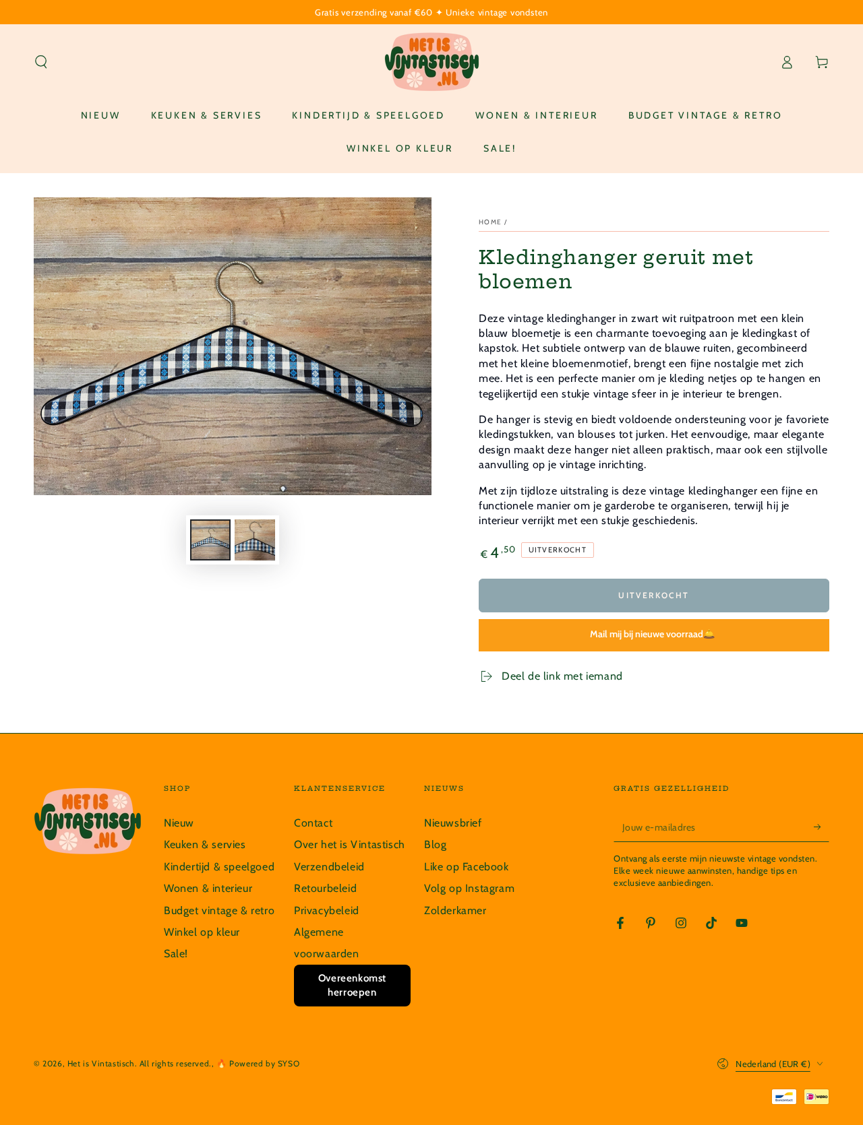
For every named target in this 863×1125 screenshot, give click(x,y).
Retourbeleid (325, 888)
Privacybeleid (326, 910)
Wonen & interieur (208, 888)
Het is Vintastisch (101, 1063)
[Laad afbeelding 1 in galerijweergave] (210, 539)
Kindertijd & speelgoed (219, 866)
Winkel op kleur (202, 932)
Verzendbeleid (329, 866)
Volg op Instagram (469, 888)
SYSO (288, 1063)
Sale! (176, 953)
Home (490, 222)
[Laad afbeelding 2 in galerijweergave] (255, 539)
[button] (41, 62)
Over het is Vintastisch (349, 844)
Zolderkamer (455, 910)
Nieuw (179, 822)
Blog (435, 844)
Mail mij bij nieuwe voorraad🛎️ (652, 634)
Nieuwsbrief (453, 822)
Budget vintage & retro (219, 910)
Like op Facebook (466, 866)
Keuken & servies (205, 844)
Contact (313, 822)
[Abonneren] (821, 826)
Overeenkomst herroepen (352, 985)
